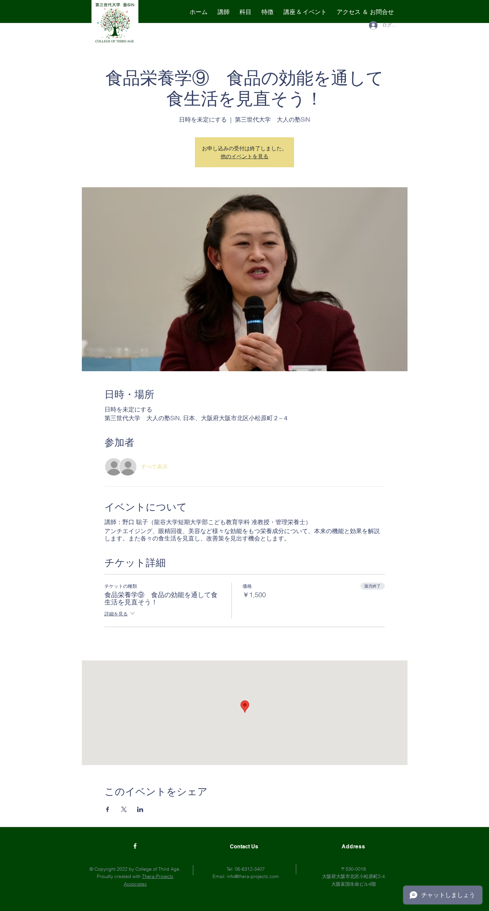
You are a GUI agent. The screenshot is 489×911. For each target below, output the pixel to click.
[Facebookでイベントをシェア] (107, 809)
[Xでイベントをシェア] (124, 809)
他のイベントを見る (244, 156)
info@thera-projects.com (253, 876)
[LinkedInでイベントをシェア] (140, 809)
